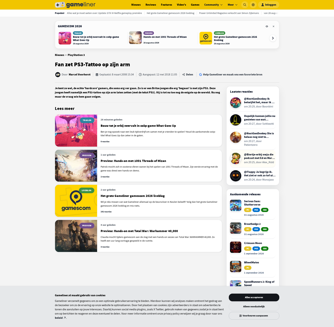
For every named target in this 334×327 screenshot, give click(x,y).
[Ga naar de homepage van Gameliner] (75, 5)
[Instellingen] (253, 4)
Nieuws (136, 5)
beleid (59, 318)
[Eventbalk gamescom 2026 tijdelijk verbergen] (267, 26)
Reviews (151, 5)
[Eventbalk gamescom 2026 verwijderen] (273, 26)
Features (166, 5)
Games (195, 5)
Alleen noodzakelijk (254, 306)
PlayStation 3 (76, 55)
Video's (181, 5)
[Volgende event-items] (272, 38)
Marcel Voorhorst (79, 74)
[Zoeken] (244, 4)
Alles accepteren (254, 297)
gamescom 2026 (70, 26)
